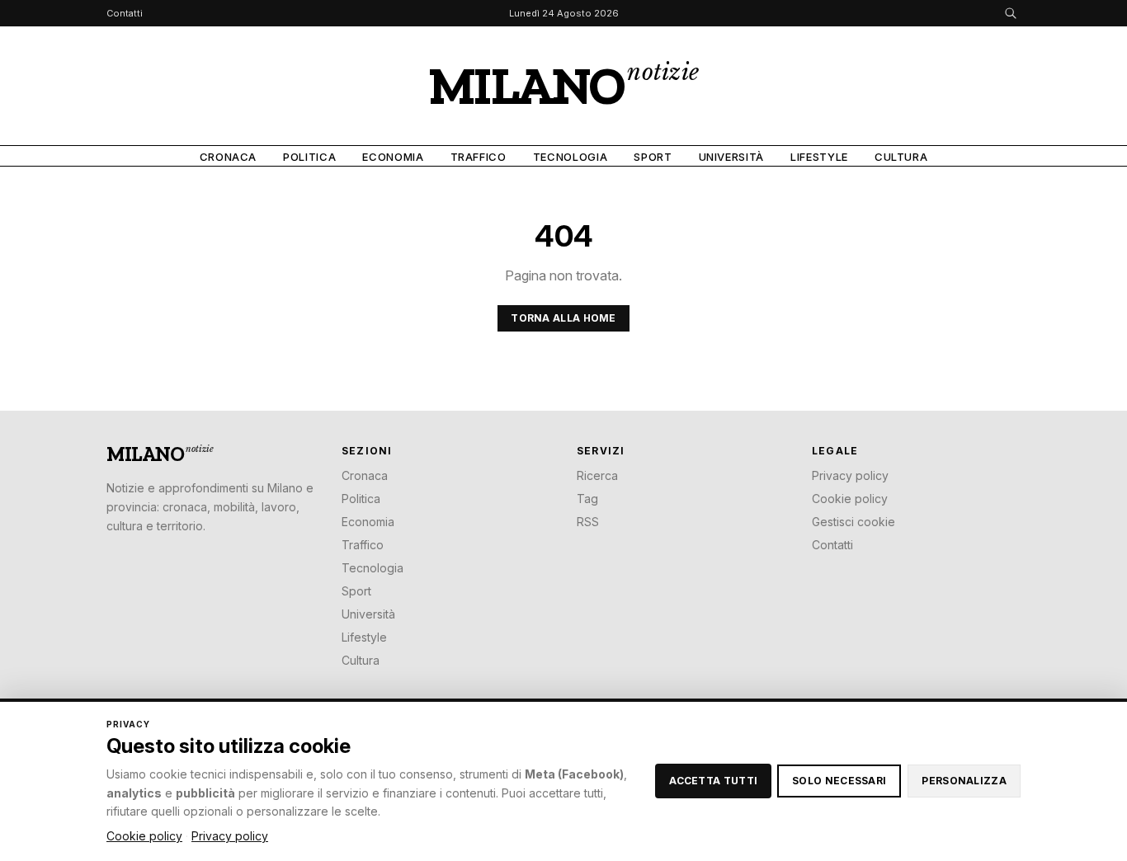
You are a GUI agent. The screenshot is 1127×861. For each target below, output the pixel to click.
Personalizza (964, 780)
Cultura (901, 156)
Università (732, 156)
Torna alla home (563, 318)
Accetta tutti (713, 780)
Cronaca (228, 156)
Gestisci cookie (853, 522)
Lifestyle (819, 156)
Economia (392, 156)
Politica (309, 156)
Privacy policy (850, 475)
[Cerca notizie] (1011, 13)
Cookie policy (850, 499)
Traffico (478, 156)
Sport (653, 156)
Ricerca (597, 475)
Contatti (124, 13)
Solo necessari (839, 780)
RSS (588, 522)
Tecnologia (570, 156)
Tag (587, 499)
